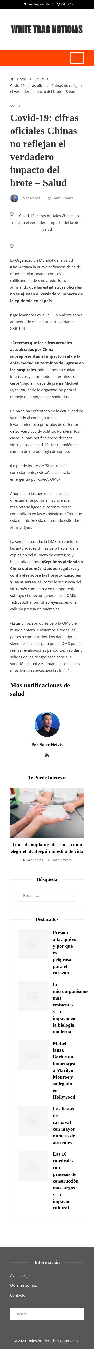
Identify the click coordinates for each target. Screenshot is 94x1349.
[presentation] (15, 829)
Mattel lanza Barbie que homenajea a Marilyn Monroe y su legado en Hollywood (64, 1070)
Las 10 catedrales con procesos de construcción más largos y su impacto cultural (66, 1180)
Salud (15, 106)
